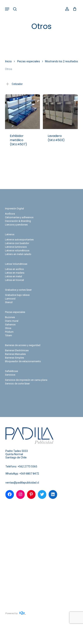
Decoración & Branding (18, 221)
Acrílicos (10, 213)
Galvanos (10, 324)
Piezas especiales (28, 61)
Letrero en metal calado (18, 254)
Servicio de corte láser (17, 383)
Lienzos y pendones (16, 224)
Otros (8, 328)
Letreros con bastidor (17, 243)
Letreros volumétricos (17, 250)
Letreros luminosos (16, 246)
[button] (7, 9)
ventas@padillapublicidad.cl (22, 482)
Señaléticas (11, 371)
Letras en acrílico (14, 269)
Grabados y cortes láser (18, 289)
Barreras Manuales (15, 354)
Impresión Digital (14, 208)
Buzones (10, 317)
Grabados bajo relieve (17, 295)
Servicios (10, 374)
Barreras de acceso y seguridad (22, 345)
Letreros (9, 234)
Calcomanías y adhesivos (19, 217)
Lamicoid (10, 298)
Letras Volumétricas (16, 263)
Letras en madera (14, 272)
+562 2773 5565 (27, 466)
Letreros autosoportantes (19, 239)
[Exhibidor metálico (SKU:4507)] (22, 111)
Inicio (8, 61)
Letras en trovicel (14, 280)
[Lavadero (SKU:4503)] (60, 111)
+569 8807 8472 (29, 473)
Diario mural (11, 320)
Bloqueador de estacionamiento (23, 361)
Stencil (9, 302)
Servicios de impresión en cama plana (26, 379)
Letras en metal (13, 276)
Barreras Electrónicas (17, 350)
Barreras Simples (14, 357)
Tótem (8, 335)
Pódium (9, 331)
